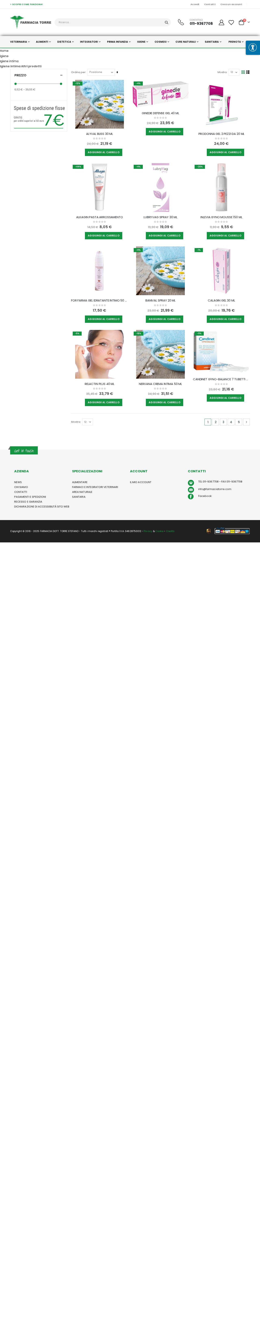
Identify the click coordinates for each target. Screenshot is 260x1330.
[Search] (166, 22)
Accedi (195, 4)
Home (4, 51)
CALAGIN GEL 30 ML (221, 300)
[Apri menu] (253, 48)
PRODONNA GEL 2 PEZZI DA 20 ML (221, 134)
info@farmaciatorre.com (214, 489)
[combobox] (113, 22)
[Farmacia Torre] (30, 22)
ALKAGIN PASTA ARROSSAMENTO (99, 217)
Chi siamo (21, 487)
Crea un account (231, 4)
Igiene (4, 56)
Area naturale (82, 492)
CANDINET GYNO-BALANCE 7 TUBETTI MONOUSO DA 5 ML (221, 379)
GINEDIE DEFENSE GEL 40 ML (160, 113)
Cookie (159, 531)
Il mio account (140, 482)
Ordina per (78, 72)
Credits (170, 531)
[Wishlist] (231, 22)
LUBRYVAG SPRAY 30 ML (160, 217)
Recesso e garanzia (28, 502)
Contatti (210, 4)
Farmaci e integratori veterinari (95, 487)
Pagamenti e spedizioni (30, 497)
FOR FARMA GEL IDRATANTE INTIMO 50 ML (99, 300)
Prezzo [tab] (20, 75)
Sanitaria (79, 497)
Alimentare (80, 482)
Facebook (205, 496)
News (18, 482)
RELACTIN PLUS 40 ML (99, 384)
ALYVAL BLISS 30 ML (99, 134)
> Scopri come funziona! (26, 4)
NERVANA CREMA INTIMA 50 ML (160, 384)
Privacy (148, 531)
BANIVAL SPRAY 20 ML (160, 300)
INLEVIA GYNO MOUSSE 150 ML (221, 217)
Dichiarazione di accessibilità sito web (41, 506)
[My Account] (221, 22)
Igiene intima (9, 61)
